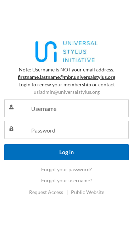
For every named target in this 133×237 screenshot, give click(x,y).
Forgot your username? (66, 180)
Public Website (87, 192)
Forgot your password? (66, 169)
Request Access (46, 192)
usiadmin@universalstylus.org (67, 92)
